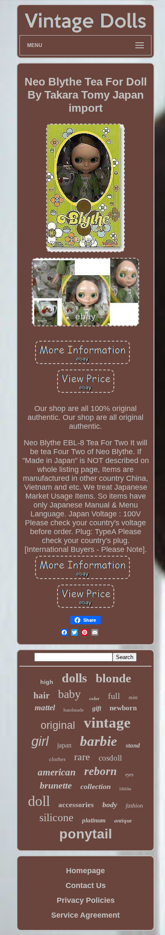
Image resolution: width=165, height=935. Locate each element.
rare (82, 756)
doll (39, 801)
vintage (107, 722)
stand (133, 745)
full (114, 696)
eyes (129, 775)
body (109, 804)
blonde (113, 678)
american (57, 772)
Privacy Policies (86, 900)
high (46, 681)
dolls (74, 678)
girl (40, 741)
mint (133, 698)
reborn (100, 771)
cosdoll (110, 757)
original (58, 725)
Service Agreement (85, 915)
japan (64, 745)
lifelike (125, 788)
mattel (45, 707)
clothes (57, 759)
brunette (56, 785)
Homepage (85, 870)
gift (96, 708)
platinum (94, 820)
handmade (73, 709)
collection (95, 786)
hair (41, 695)
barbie (98, 741)
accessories (76, 805)
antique (123, 820)
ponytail (85, 833)
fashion (134, 806)
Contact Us (86, 885)
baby (69, 694)
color (94, 698)
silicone (56, 817)
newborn (123, 708)
